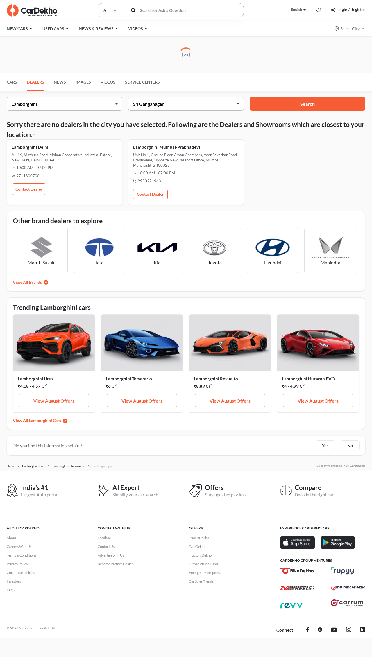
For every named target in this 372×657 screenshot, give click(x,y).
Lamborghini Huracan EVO (308, 378)
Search (307, 104)
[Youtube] (334, 630)
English (296, 9)
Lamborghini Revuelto (216, 378)
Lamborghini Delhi (30, 147)
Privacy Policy (17, 564)
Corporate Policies (21, 572)
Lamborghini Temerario (129, 378)
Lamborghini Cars (45, 420)
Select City (350, 28)
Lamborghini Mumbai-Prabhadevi (166, 147)
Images (83, 82)
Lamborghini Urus (35, 378)
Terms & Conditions (21, 555)
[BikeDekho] (297, 570)
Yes (325, 445)
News (60, 82)
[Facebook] (307, 630)
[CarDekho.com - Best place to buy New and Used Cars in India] (32, 10)
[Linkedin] (362, 630)
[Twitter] (320, 630)
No (350, 445)
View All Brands (27, 282)
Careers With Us (19, 546)
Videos (108, 82)
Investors (14, 581)
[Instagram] (348, 630)
